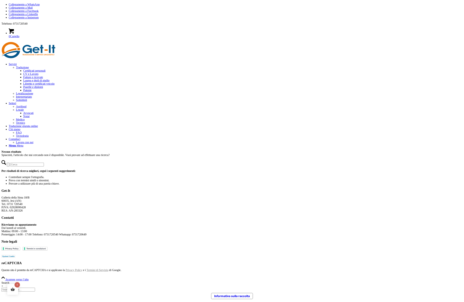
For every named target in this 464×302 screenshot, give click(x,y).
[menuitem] (236, 82)
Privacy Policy (74, 270)
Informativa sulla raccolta (232, 296)
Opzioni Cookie (8, 256)
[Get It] (28, 58)
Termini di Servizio (97, 270)
